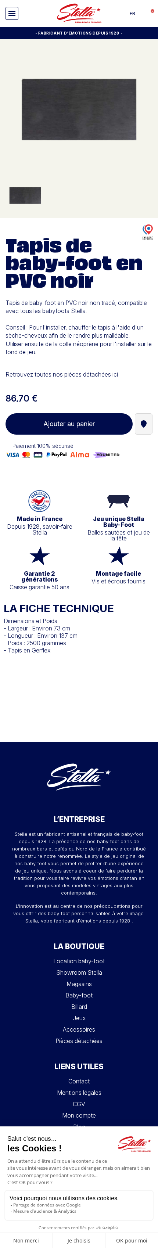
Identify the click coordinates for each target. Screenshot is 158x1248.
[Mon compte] (141, 13)
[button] (12, 13)
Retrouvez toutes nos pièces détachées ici (62, 374)
